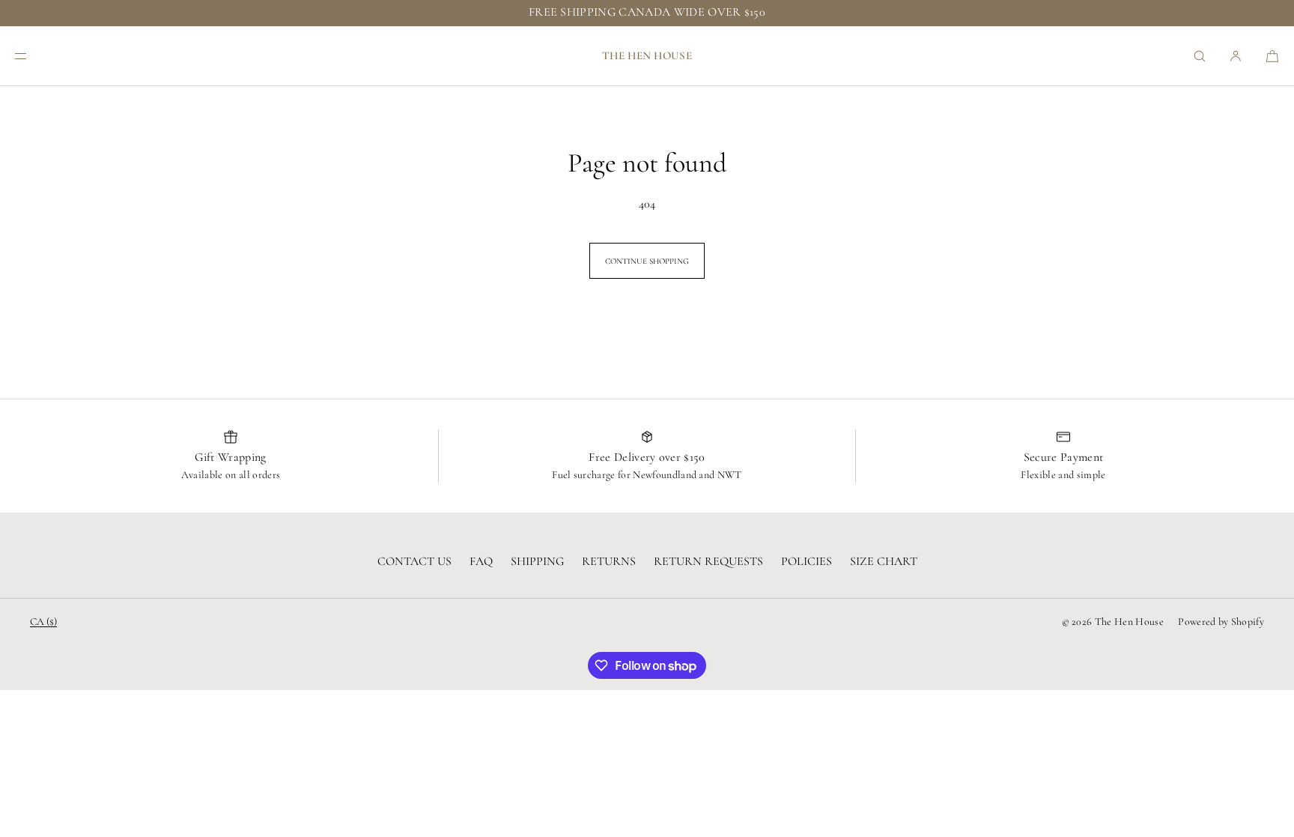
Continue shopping (647, 261)
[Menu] (33, 55)
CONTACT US (414, 561)
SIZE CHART (883, 561)
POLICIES (806, 561)
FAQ (481, 561)
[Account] (1235, 55)
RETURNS (609, 561)
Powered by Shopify (1221, 621)
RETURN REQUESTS (708, 561)
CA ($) (43, 621)
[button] (1200, 55)
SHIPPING (537, 561)
